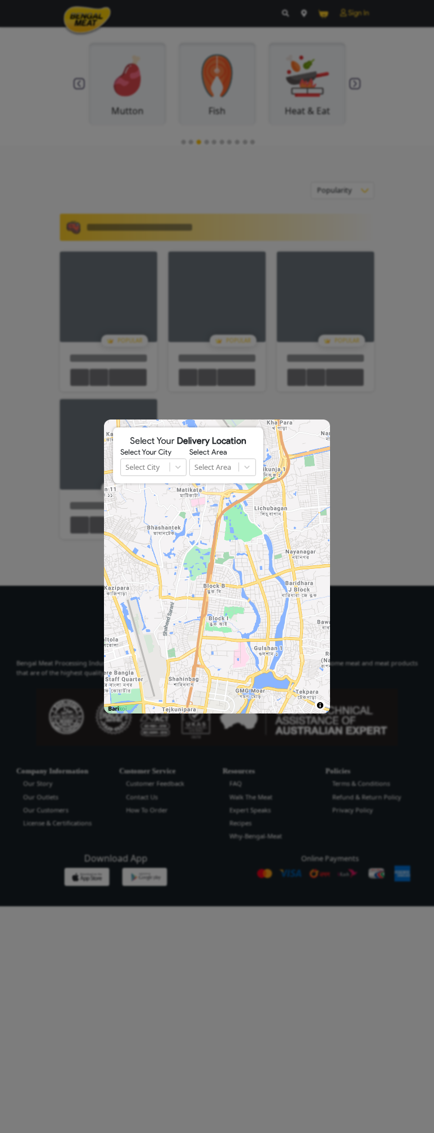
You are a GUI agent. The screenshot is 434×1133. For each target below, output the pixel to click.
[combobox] (126, 467)
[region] (217, 566)
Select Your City (145, 452)
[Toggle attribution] (320, 705)
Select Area (208, 452)
